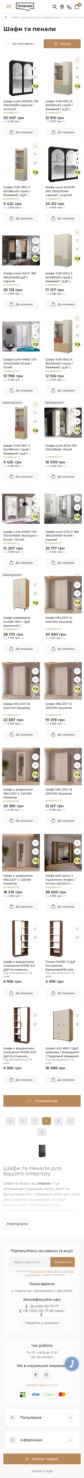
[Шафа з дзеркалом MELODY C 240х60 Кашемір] (35, 748)
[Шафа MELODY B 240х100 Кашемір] (35, 662)
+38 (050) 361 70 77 (43, 1306)
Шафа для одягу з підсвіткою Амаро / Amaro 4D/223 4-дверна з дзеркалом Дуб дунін (61, 880)
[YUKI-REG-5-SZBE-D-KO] (35, 404)
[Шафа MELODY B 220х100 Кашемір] (77, 748)
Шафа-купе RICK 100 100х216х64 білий (61, 447)
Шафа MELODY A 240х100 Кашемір (59, 619)
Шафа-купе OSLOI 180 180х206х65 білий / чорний (62, 535)
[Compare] (35, 77)
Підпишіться (62, 1262)
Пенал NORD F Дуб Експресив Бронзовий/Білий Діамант (60, 966)
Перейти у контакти (42, 1323)
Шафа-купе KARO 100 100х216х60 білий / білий (20, 363)
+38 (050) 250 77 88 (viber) (43, 1311)
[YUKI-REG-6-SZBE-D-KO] (77, 318)
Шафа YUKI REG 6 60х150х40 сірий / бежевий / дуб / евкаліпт (59, 105)
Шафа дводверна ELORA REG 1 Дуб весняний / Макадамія (16, 622)
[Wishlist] (35, 68)
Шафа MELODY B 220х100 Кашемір (58, 791)
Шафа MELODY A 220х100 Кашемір (58, 706)
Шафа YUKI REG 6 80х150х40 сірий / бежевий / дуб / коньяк (59, 363)
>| (42, 1132)
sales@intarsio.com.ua (42, 1385)
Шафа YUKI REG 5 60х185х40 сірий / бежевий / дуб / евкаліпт (17, 191)
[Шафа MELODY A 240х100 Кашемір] (77, 576)
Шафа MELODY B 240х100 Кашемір (16, 706)
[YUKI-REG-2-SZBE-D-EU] (77, 232)
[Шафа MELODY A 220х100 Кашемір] (77, 662)
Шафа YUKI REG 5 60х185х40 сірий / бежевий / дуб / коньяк (17, 450)
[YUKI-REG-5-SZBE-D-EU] (35, 146)
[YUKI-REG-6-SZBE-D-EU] (77, 60)
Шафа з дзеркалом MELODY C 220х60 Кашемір (18, 879)
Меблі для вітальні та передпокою (36, 17)
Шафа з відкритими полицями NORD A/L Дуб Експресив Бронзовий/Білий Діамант (19, 966)
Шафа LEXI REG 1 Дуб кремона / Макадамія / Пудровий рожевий (62, 1052)
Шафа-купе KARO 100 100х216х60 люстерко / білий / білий (20, 535)
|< (10, 1121)
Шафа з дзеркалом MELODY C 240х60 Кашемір (18, 793)
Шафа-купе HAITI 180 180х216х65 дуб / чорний (19, 277)
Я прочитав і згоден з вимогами (45, 1273)
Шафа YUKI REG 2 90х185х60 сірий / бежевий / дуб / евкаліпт (59, 277)
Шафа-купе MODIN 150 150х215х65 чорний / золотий (21, 105)
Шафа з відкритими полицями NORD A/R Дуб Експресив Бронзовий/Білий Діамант (19, 1052)
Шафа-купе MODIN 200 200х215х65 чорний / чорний (60, 191)
